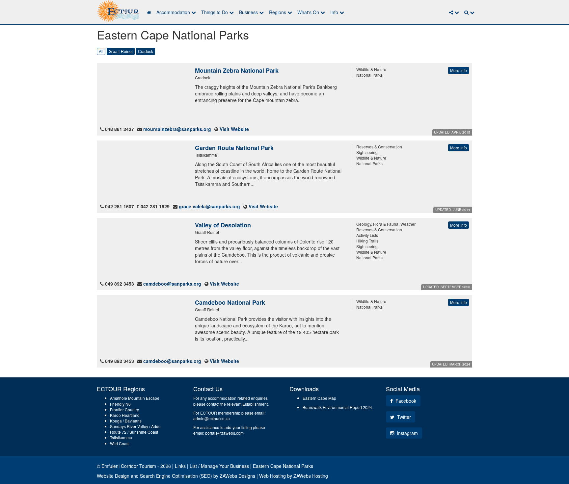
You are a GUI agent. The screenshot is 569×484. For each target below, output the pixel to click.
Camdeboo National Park (230, 302)
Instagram (406, 433)
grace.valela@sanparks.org (209, 206)
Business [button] (249, 12)
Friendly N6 (120, 404)
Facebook (405, 400)
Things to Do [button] (215, 12)
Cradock (145, 51)
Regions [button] (278, 12)
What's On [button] (308, 12)
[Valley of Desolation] (142, 249)
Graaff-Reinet (121, 51)
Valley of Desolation (223, 225)
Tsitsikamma (121, 437)
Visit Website (234, 129)
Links (180, 466)
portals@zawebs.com (224, 433)
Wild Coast (119, 443)
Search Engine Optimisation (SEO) (176, 475)
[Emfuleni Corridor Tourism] (118, 11)
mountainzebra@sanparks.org (177, 129)
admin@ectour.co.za (211, 418)
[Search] (469, 12)
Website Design (113, 475)
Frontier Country (124, 409)
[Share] (454, 12)
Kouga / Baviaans (126, 420)
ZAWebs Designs (237, 475)
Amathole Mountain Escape (134, 398)
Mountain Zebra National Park (237, 70)
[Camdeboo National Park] (142, 326)
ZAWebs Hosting (310, 475)
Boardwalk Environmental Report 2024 (337, 407)
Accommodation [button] (173, 12)
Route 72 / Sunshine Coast (134, 432)
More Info (458, 70)
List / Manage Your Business (219, 466)
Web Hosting (272, 475)
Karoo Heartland (125, 415)
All (101, 51)
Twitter (403, 417)
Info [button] (334, 12)
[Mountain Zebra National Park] (142, 94)
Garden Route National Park (234, 147)
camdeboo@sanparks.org (172, 283)
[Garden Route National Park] (142, 172)
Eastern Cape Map (319, 398)
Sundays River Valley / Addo (135, 426)
